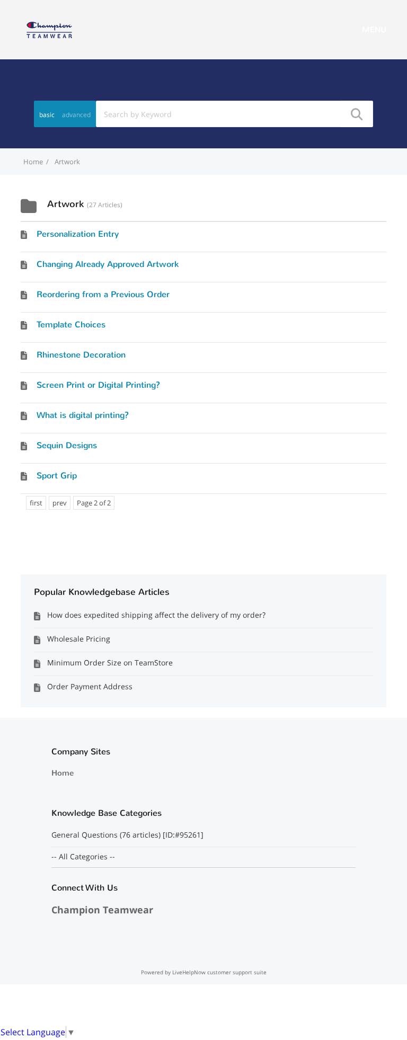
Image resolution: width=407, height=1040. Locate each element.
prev (59, 503)
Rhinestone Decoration (81, 354)
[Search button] (356, 114)
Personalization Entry (78, 233)
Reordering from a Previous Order (103, 294)
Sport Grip (57, 475)
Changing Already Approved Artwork (108, 264)
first (36, 503)
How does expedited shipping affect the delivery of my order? (156, 615)
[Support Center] (49, 28)
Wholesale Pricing (78, 639)
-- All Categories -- (83, 856)
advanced (76, 114)
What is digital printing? (83, 415)
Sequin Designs (67, 445)
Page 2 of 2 (94, 503)
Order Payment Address (89, 686)
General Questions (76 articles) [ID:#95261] (128, 835)
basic (47, 114)
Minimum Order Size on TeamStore (110, 662)
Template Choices (71, 324)
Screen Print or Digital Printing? (98, 384)
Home (62, 773)
